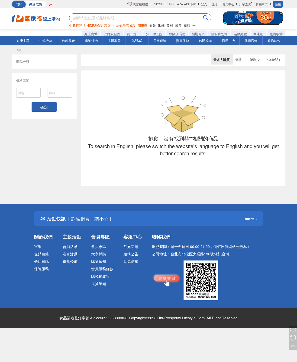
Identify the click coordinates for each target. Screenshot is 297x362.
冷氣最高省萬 (126, 25)
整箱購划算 (219, 34)
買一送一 (133, 34)
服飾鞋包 (273, 40)
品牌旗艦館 (112, 34)
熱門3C (137, 40)
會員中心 (228, 4)
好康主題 (22, 40)
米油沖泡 (91, 40)
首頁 (19, 50)
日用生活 (228, 40)
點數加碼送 (177, 34)
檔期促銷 (198, 34)
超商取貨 (276, 34)
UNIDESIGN (93, 25)
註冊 (215, 4)
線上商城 (90, 34)
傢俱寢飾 (251, 40)
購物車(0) (262, 4)
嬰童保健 (182, 40)
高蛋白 (109, 25)
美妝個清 (159, 40)
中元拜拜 (75, 25)
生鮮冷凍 (45, 40)
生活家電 (114, 40)
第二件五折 (154, 34)
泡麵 (161, 25)
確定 (44, 107)
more (249, 218)
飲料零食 (68, 40)
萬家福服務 (140, 4)
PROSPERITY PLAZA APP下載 (174, 4)
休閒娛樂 (205, 40)
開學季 (142, 25)
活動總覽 (240, 34)
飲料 (170, 25)
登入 (204, 4)
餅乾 (152, 25)
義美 (178, 25)
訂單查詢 (245, 4)
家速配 (258, 34)
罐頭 (187, 25)
